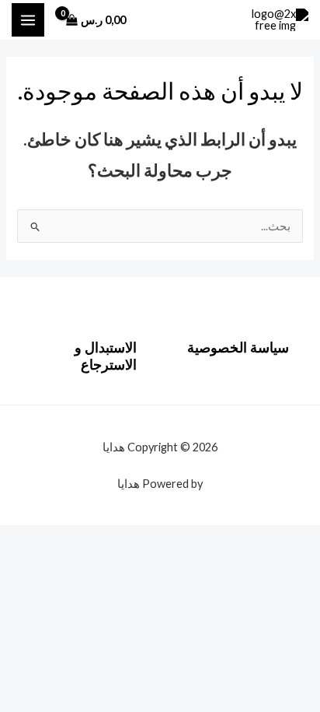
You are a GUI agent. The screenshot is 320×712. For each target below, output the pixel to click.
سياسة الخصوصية (238, 347)
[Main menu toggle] (28, 19)
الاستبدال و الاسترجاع (106, 355)
